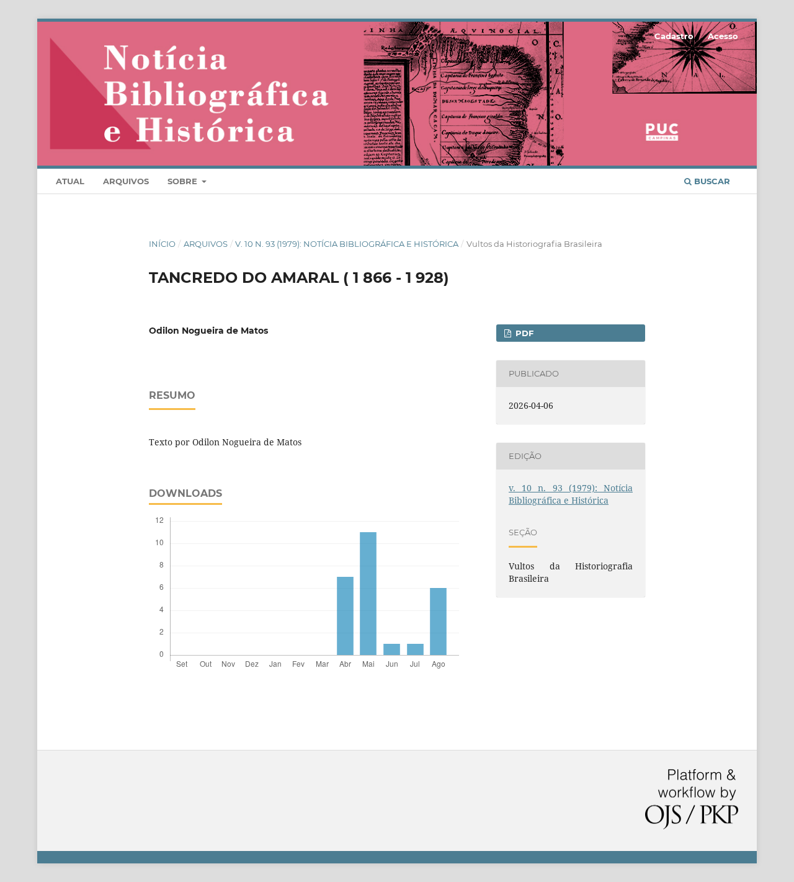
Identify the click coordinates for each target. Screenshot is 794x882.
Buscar (711, 181)
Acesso (723, 36)
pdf (523, 333)
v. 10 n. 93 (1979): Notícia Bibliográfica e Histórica (346, 244)
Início (162, 244)
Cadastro (674, 36)
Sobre (183, 181)
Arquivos (126, 181)
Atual (70, 181)
